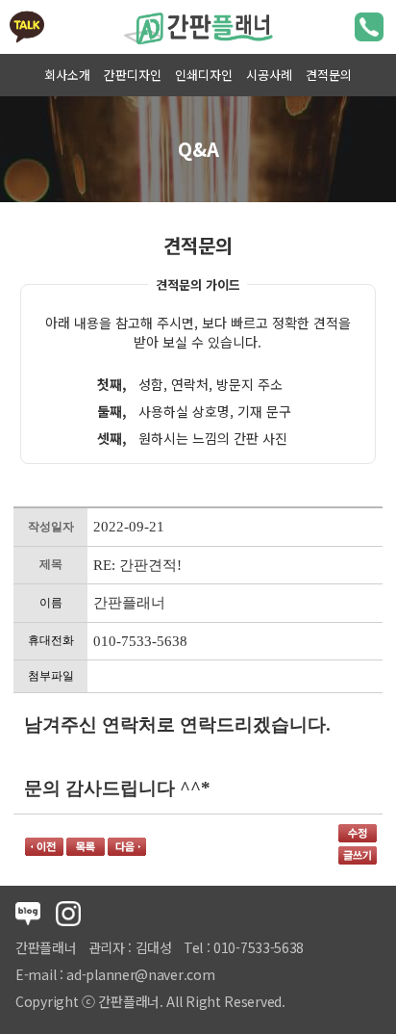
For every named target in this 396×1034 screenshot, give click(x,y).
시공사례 (269, 74)
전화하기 (369, 27)
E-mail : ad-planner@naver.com (114, 974)
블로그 (27, 913)
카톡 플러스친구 (27, 27)
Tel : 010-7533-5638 (244, 947)
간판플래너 (198, 27)
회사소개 (67, 74)
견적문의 (329, 74)
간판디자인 (132, 74)
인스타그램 (68, 913)
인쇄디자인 (204, 74)
